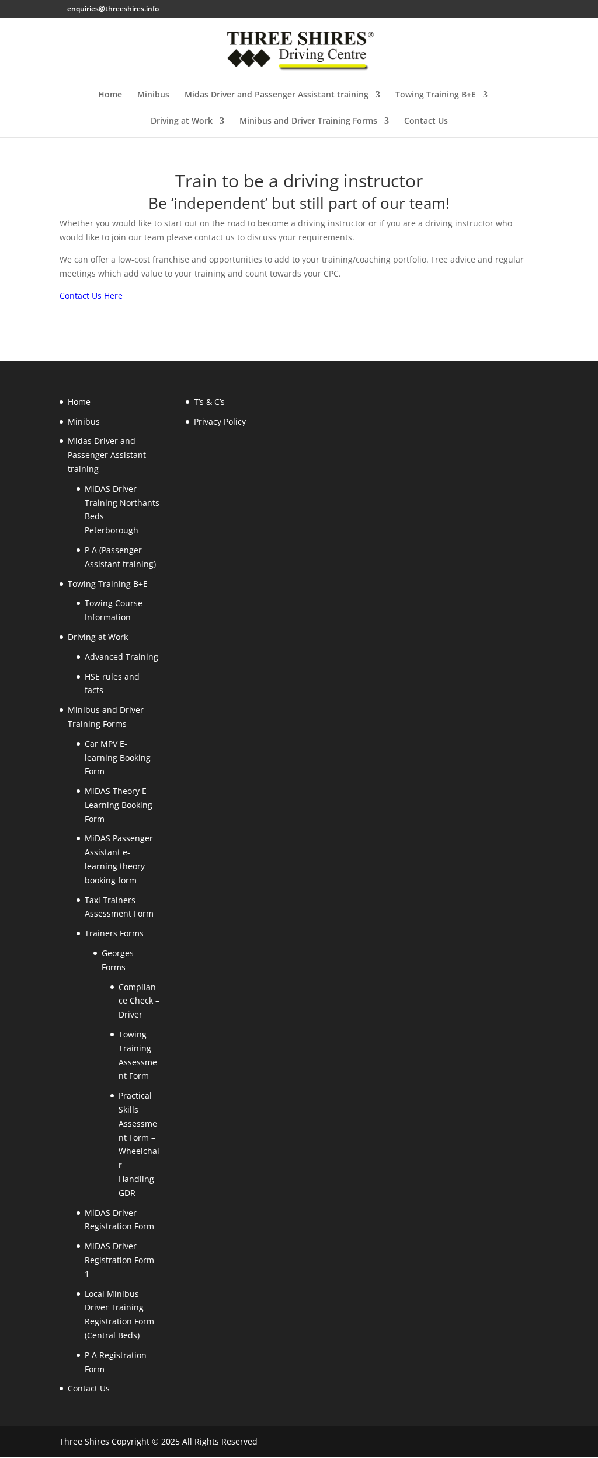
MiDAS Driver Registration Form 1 (119, 1259)
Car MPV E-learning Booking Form (118, 757)
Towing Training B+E (435, 95)
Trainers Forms (114, 933)
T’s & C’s (209, 401)
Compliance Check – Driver (139, 1000)
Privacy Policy (220, 421)
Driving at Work (182, 121)
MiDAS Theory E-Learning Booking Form (118, 804)
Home (110, 95)
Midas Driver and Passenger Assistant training (276, 95)
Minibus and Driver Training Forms (308, 121)
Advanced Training (121, 656)
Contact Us (426, 121)
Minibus (153, 95)
